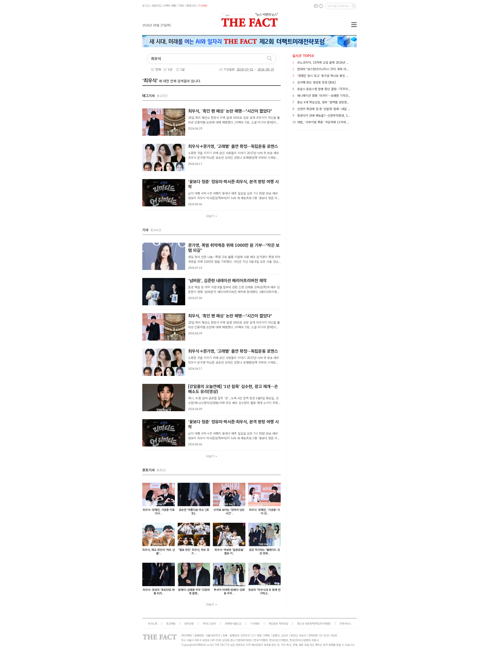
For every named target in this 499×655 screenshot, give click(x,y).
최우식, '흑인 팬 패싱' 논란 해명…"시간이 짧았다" (230, 111)
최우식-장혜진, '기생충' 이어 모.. (264, 511)
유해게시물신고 (233, 623)
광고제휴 (170, 623)
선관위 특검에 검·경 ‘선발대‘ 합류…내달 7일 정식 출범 (331, 109)
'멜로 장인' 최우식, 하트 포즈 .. (194, 551)
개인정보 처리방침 (278, 623)
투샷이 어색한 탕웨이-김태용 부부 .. (229, 591)
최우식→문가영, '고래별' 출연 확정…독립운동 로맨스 (233, 146)
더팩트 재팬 (169, 5)
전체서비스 (345, 623)
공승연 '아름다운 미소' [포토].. (194, 511)
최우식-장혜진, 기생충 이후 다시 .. (159, 511)
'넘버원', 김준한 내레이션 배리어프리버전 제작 (227, 280)
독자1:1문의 (209, 623)
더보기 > (211, 216)
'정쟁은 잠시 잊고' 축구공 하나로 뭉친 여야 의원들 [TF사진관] (336, 76)
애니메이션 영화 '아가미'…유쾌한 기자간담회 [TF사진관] (332, 96)
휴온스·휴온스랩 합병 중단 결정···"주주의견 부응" (327, 89)
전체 (158, 69)
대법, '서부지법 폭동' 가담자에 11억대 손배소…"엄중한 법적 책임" (339, 122)
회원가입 (156, 5)
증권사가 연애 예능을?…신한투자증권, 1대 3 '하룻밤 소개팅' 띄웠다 (340, 115)
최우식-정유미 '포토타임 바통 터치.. (159, 591)
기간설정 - (240, 69)
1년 (170, 69)
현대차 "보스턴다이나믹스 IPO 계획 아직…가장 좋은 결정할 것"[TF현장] (342, 69)
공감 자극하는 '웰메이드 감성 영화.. (264, 551)
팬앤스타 (191, 5)
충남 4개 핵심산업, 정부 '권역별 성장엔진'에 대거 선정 (331, 102)
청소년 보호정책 (305, 623)
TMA (181, 5)
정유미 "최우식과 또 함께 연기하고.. (264, 591)
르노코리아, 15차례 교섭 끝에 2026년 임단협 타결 (329, 62)
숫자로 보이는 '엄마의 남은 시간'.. (229, 511)
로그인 (145, 5)
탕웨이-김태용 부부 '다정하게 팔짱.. (194, 591)
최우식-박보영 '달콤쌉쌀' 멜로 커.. (229, 551)
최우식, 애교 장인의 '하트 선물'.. (158, 551)
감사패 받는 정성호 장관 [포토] (316, 82)
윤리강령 (189, 623)
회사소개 (152, 623)
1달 (182, 69)
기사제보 (202, 5)
